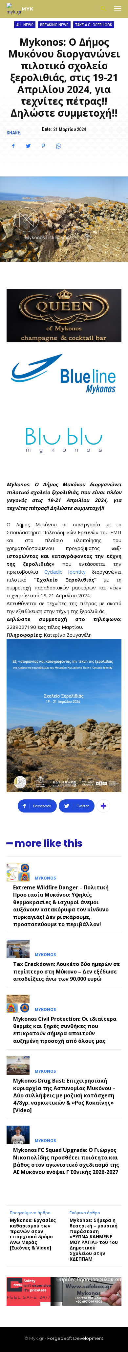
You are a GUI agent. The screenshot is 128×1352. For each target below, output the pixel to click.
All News (24, 24)
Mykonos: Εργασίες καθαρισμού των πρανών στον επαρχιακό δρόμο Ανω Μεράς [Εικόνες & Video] (33, 1234)
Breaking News (54, 24)
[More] (103, 806)
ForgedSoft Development (75, 1338)
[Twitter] (28, 145)
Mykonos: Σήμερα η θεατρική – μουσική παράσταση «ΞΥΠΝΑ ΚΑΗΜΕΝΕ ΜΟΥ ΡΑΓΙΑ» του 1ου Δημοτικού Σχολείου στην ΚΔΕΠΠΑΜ (94, 1239)
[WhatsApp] (58, 145)
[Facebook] (13, 145)
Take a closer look (93, 24)
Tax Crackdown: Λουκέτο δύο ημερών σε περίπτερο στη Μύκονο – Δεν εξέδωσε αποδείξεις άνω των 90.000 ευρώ (66, 971)
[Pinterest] (43, 145)
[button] (103, 9)
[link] (65, 571)
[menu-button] (117, 9)
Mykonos (45, 878)
